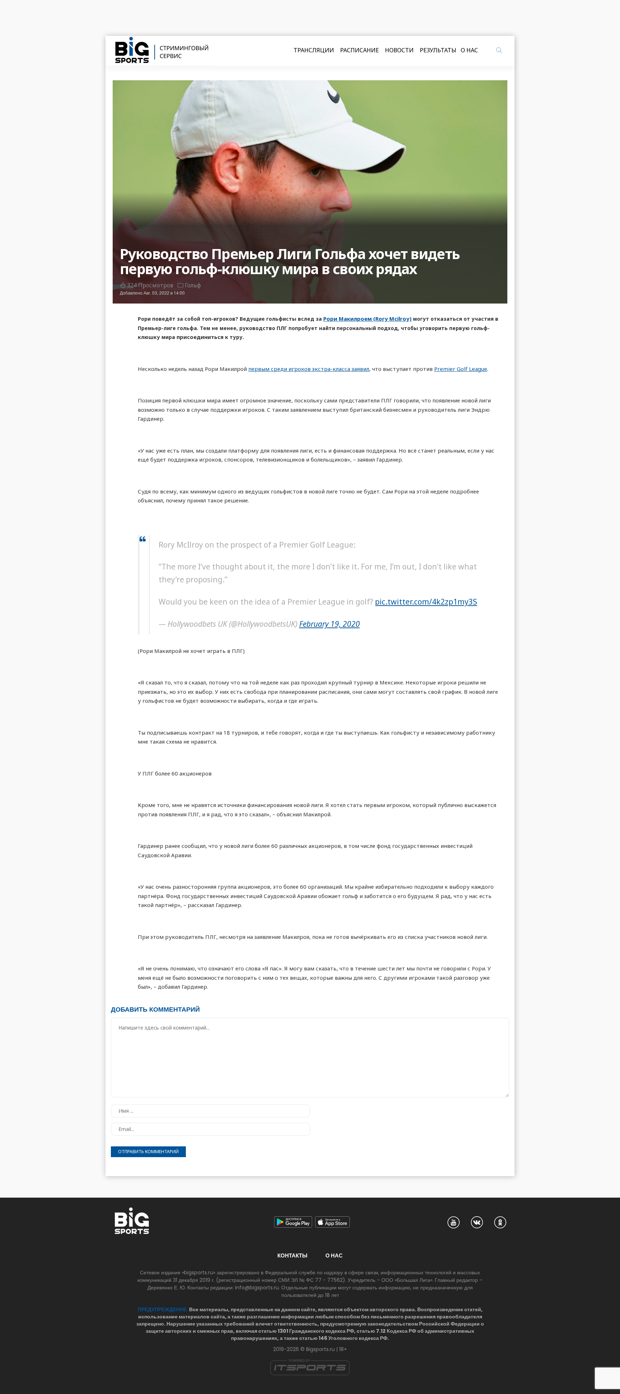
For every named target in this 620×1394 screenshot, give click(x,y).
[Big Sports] (162, 51)
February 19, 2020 (329, 624)
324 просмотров (150, 285)
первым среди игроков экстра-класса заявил (308, 368)
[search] (499, 50)
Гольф (193, 285)
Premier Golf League (460, 368)
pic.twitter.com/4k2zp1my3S (426, 602)
